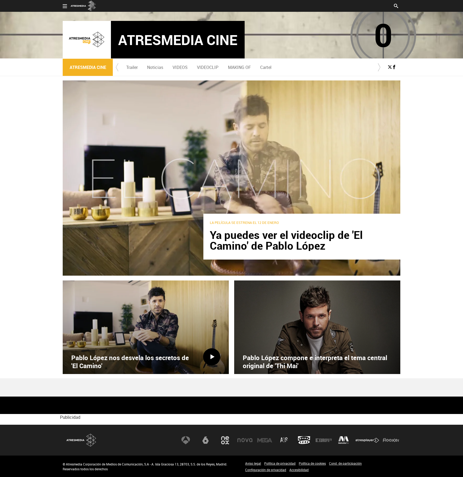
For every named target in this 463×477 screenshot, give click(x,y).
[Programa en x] (390, 67)
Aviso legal (253, 463)
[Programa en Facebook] (394, 67)
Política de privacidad (280, 463)
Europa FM (324, 440)
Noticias (155, 67)
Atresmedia (81, 440)
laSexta (205, 440)
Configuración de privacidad (265, 470)
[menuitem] (131, 67)
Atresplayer (367, 440)
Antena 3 (186, 440)
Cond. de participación (345, 463)
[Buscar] (396, 5)
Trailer (132, 67)
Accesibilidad (299, 470)
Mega (265, 440)
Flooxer (391, 440)
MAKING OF (239, 67)
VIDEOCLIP (207, 67)
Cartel (265, 67)
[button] (117, 67)
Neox (225, 440)
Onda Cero (304, 440)
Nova (245, 440)
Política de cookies (312, 463)
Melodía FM (343, 440)
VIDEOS (180, 67)
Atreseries (284, 440)
